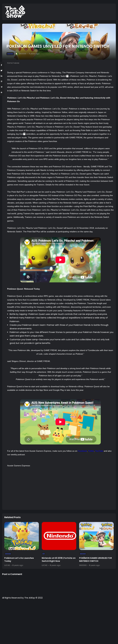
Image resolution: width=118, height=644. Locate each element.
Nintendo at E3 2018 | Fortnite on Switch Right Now (59, 559)
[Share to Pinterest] (1, 81)
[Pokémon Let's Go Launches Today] (21, 536)
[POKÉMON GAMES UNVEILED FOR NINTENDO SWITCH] (96, 536)
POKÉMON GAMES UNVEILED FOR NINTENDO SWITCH (95, 559)
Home (9, 63)
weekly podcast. (18, 454)
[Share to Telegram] (1, 87)
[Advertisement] (60, 487)
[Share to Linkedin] (1, 76)
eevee (10, 54)
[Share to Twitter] (1, 70)
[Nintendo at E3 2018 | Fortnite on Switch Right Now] (59, 536)
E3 (43, 554)
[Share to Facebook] (1, 65)
